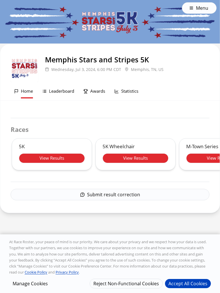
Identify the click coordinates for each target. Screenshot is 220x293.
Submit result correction (113, 194)
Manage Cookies (30, 283)
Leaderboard (61, 91)
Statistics (129, 91)
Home (27, 91)
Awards (97, 91)
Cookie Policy (36, 272)
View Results (52, 158)
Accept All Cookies (187, 283)
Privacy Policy (67, 272)
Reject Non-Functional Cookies (126, 283)
